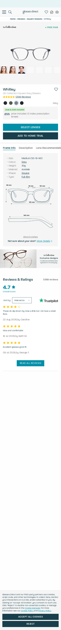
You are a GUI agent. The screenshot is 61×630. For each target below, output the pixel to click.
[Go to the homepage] (30, 12)
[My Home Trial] (52, 12)
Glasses (36, 93)
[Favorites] (47, 12)
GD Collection (10, 93)
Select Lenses (30, 127)
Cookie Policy (27, 610)
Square (22, 93)
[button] (56, 89)
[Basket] (57, 12)
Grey (29, 93)
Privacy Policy (44, 610)
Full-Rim (26, 176)
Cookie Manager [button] (32, 608)
